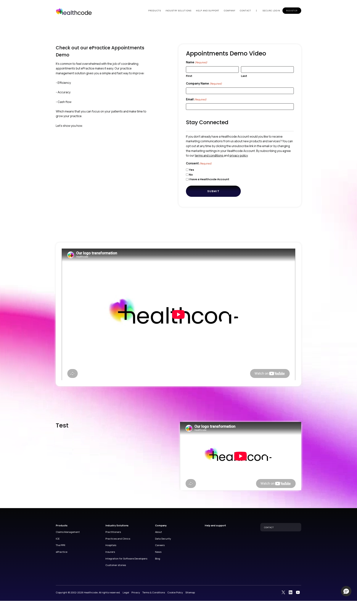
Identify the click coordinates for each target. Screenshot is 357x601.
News (158, 552)
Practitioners (113, 532)
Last (244, 76)
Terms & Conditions (153, 592)
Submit (213, 191)
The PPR (60, 545)
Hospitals (110, 545)
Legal (126, 592)
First (189, 76)
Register (292, 10)
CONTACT (269, 527)
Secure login (271, 10)
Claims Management (68, 532)
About (158, 532)
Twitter (283, 592)
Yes (191, 170)
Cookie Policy (175, 592)
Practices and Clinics (117, 538)
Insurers (110, 552)
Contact (245, 10)
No (191, 175)
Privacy (135, 592)
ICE (58, 538)
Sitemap (190, 592)
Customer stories (115, 565)
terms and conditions (209, 155)
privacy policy (238, 155)
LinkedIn (290, 592)
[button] (346, 591)
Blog (157, 558)
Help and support (207, 10)
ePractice (61, 552)
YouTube (298, 592)
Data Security (163, 538)
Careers (160, 545)
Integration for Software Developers (126, 558)
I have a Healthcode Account (209, 179)
